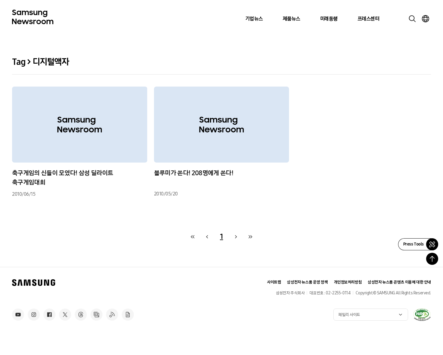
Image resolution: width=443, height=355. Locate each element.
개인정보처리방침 (348, 282)
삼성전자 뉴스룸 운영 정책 (307, 282)
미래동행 (329, 18)
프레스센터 (368, 18)
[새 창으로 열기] (422, 314)
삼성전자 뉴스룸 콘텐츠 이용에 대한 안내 (399, 282)
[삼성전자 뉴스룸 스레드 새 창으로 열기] (81, 315)
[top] (432, 259)
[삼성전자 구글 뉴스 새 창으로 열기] (128, 315)
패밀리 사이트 (349, 314)
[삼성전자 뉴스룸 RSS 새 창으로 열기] (112, 315)
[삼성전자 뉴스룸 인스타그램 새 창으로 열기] (34, 315)
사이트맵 (274, 282)
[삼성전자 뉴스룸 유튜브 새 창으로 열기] (18, 315)
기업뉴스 (254, 18)
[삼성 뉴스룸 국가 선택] (425, 18)
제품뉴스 (291, 18)
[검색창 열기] (412, 18)
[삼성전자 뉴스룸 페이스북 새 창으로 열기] (49, 315)
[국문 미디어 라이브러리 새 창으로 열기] (96, 315)
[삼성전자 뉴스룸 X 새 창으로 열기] (65, 315)
